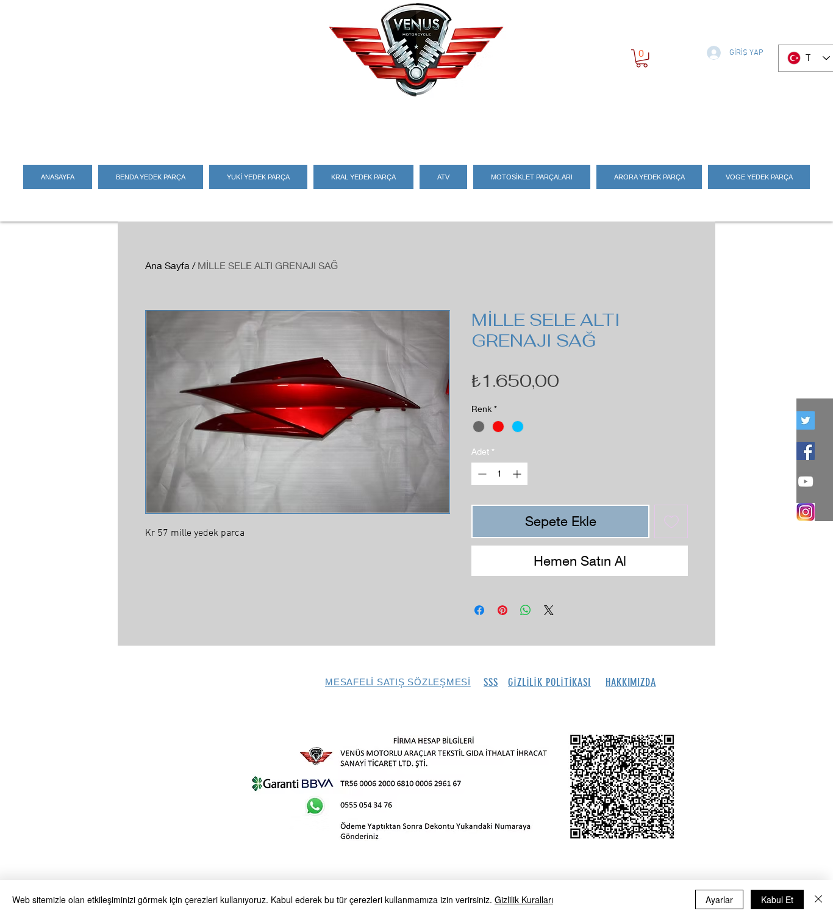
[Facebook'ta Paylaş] (479, 610)
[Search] (702, 123)
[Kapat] (818, 899)
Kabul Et (777, 899)
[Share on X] (549, 610)
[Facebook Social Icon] (805, 451)
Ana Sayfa (167, 265)
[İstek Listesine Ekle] (671, 521)
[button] (641, 58)
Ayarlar (719, 899)
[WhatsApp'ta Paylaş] (525, 610)
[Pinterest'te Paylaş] (502, 610)
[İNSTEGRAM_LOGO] (805, 512)
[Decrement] (480, 474)
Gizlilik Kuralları (524, 899)
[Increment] (518, 474)
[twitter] (805, 420)
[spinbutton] (499, 474)
